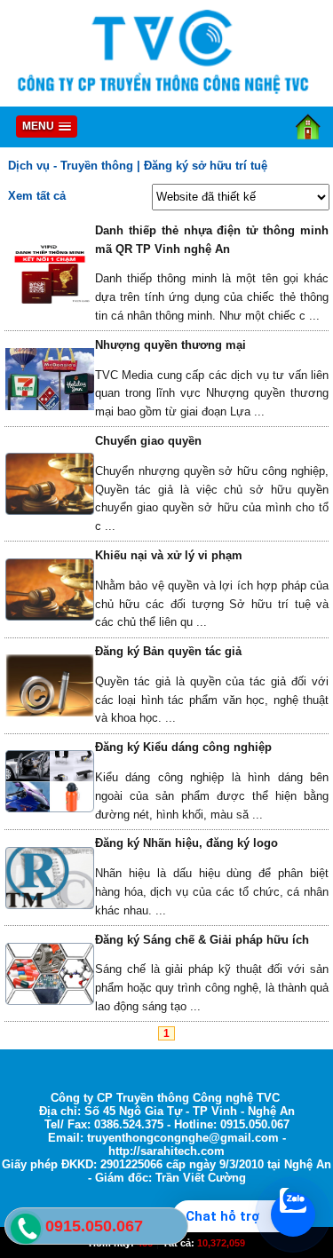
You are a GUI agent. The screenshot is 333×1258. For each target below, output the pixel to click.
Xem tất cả (37, 195)
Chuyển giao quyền (148, 440)
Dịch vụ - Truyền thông (70, 165)
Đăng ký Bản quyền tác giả (168, 651)
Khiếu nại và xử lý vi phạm (168, 555)
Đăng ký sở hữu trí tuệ (205, 165)
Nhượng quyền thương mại (170, 345)
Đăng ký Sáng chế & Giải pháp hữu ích (202, 939)
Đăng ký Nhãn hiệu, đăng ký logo (186, 843)
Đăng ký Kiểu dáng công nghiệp (183, 747)
